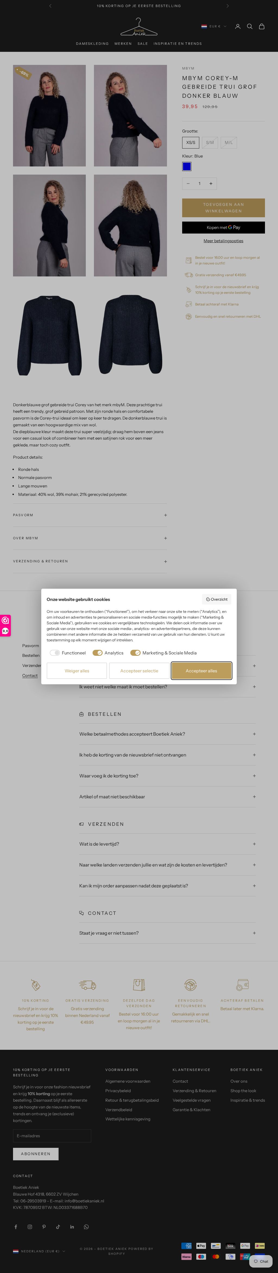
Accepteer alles (201, 670)
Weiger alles (77, 670)
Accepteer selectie (139, 670)
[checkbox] (67, 653)
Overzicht (219, 599)
